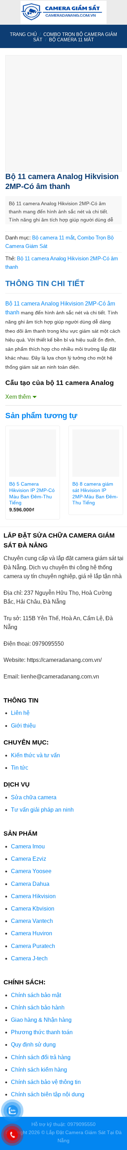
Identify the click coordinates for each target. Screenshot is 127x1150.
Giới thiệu (23, 726)
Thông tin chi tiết (45, 283)
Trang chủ (23, 34)
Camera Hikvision (33, 896)
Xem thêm (18, 397)
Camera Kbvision (32, 909)
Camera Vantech (32, 921)
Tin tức (19, 768)
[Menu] (9, 12)
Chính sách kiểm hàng (39, 1070)
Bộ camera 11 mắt (71, 39)
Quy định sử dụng (33, 1045)
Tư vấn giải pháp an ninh (42, 810)
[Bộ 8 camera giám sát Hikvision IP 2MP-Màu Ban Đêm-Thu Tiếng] (95, 452)
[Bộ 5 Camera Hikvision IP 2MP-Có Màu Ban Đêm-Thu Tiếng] (32, 452)
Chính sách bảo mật (36, 995)
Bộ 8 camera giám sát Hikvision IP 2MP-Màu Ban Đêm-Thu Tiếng (95, 493)
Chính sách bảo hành (38, 1007)
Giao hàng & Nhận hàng (41, 1020)
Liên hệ (20, 713)
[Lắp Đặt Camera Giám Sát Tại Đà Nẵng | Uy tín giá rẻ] (63, 12)
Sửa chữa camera (33, 797)
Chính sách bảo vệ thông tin (46, 1082)
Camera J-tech (29, 958)
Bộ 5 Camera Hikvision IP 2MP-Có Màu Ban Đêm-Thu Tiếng (32, 493)
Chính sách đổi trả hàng (41, 1057)
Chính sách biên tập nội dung (47, 1094)
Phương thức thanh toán (42, 1032)
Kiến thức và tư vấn (35, 755)
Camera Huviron (31, 933)
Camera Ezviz (28, 859)
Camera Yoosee (31, 871)
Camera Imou (28, 846)
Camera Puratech (33, 946)
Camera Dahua (30, 884)
